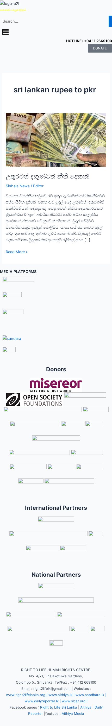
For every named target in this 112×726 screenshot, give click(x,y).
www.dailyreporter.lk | (43, 701)
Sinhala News (18, 186)
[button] (56, 32)
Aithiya (85, 707)
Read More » (17, 251)
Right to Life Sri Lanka (58, 707)
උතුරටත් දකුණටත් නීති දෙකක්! (48, 176)
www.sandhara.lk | (91, 695)
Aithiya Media (73, 713)
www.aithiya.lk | (61, 695)
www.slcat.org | (75, 701)
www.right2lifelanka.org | (26, 695)
